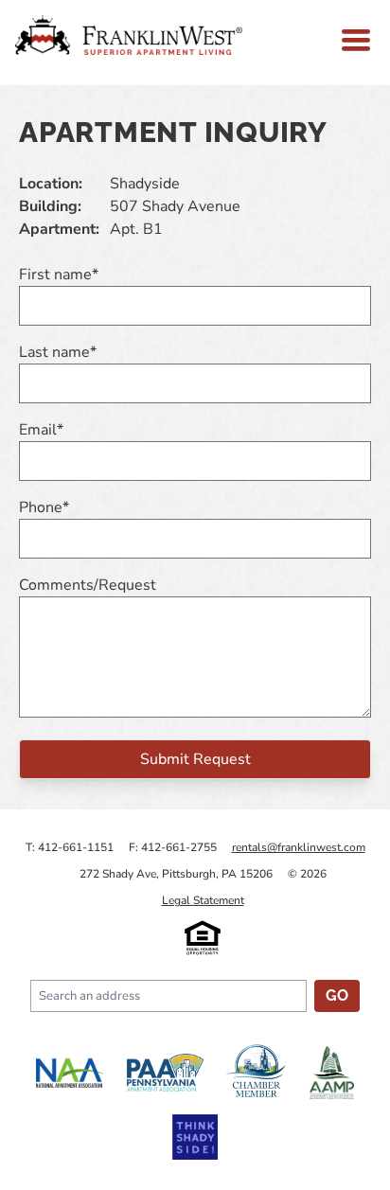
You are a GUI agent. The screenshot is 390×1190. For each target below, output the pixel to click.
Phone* (44, 507)
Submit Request (195, 759)
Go (337, 995)
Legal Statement (203, 900)
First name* (58, 274)
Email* (41, 429)
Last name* (58, 352)
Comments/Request (87, 585)
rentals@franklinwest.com (298, 847)
